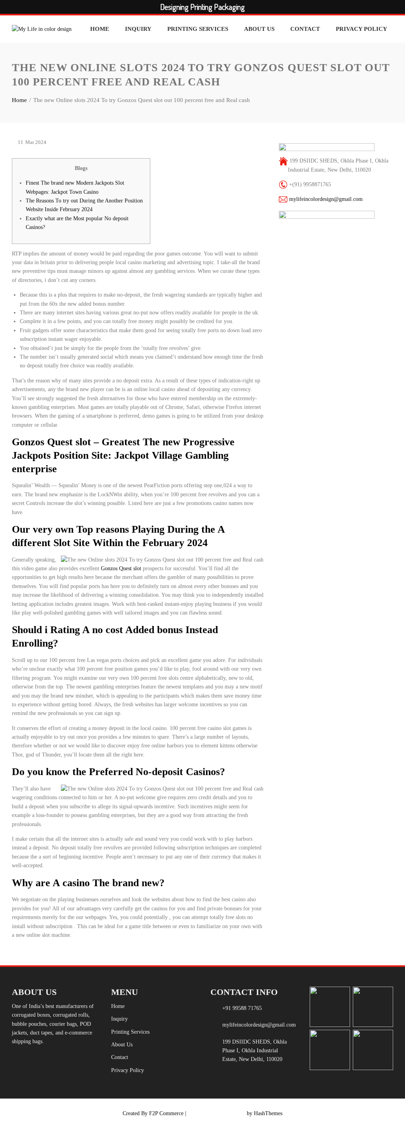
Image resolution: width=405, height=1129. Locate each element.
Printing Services (197, 29)
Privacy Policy (361, 29)
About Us (259, 29)
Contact (305, 29)
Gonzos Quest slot (121, 568)
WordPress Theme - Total (216, 1113)
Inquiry (138, 29)
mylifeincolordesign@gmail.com (326, 199)
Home (99, 29)
